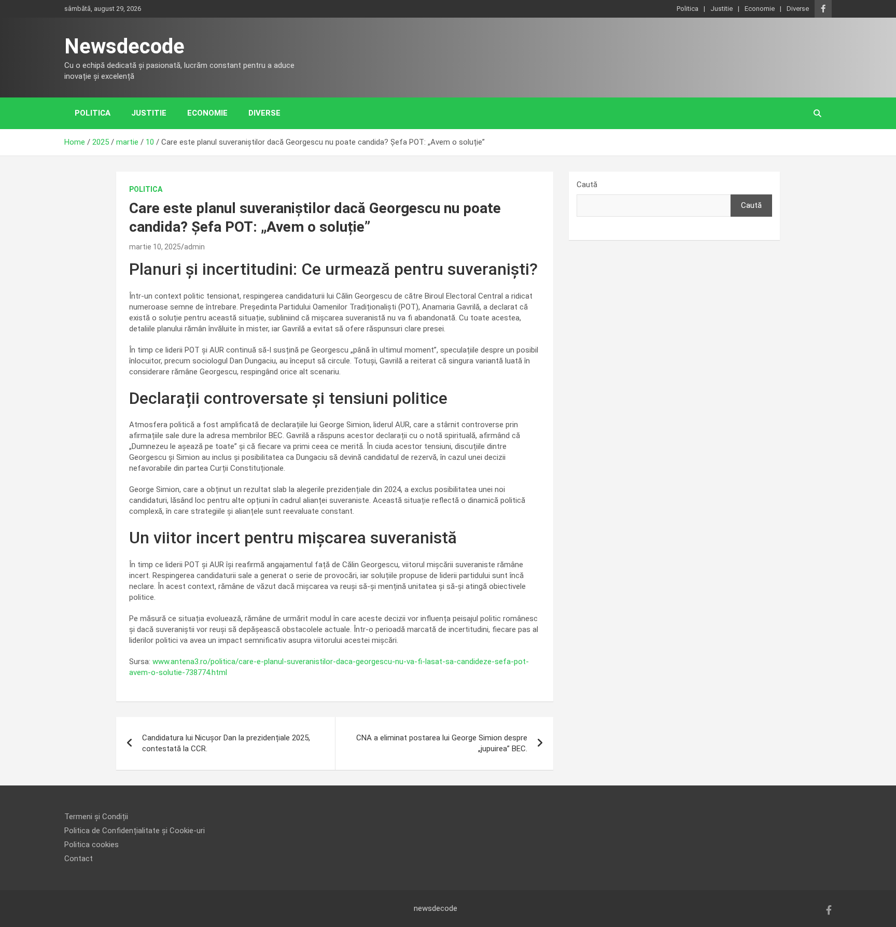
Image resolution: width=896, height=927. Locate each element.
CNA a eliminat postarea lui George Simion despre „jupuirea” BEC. (441, 743)
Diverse (798, 8)
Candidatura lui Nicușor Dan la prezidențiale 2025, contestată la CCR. (226, 743)
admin (194, 247)
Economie (760, 8)
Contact (78, 858)
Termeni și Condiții (96, 816)
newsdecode (435, 908)
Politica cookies (91, 844)
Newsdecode (124, 46)
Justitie (721, 8)
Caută (587, 184)
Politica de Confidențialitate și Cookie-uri (134, 830)
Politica (687, 8)
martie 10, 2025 (155, 247)
